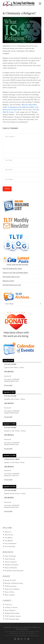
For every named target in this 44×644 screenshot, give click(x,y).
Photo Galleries (10, 595)
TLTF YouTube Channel (13, 616)
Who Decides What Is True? (11, 277)
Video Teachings (10, 556)
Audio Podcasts (10, 559)
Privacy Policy (9, 592)
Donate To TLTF (10, 580)
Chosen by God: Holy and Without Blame (15, 272)
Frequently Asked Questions (14, 570)
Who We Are (9, 535)
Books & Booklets (11, 568)
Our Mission (9, 540)
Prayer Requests (10, 610)
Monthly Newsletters (11, 565)
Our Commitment (10, 543)
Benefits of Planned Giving (14, 583)
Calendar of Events (11, 607)
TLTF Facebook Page (12, 619)
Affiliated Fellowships (12, 613)
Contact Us (8, 604)
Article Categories (11, 562)
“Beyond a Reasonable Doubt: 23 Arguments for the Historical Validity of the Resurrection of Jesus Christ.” (21, 107)
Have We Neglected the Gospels (12, 268)
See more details (8, 385)
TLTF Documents (10, 586)
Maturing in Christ (8, 281)
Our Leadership (10, 546)
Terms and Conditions (12, 589)
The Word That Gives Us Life (12, 285)
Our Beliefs (8, 538)
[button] (40, 3)
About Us (8, 532)
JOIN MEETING (9, 371)
